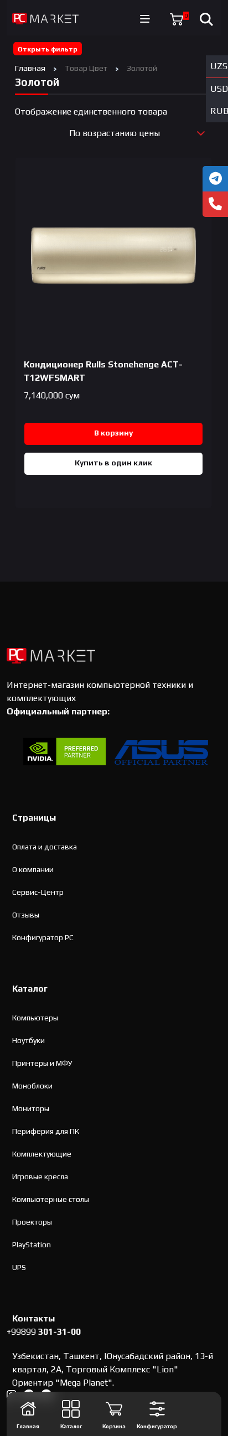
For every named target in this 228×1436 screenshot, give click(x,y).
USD (219, 89)
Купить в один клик (113, 462)
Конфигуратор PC (43, 937)
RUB (219, 111)
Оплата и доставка (44, 846)
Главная (30, 67)
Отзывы (25, 914)
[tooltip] (215, 178)
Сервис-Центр (38, 892)
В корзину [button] (113, 432)
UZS (218, 66)
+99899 (44, 1331)
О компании (33, 869)
